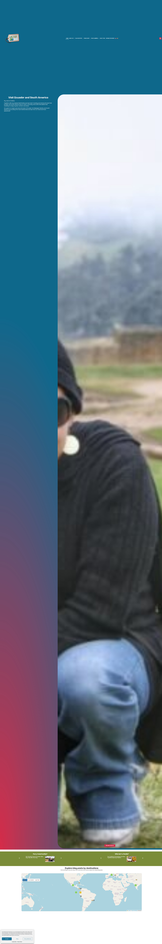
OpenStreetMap (134, 910)
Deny (17, 938)
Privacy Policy (19, 941)
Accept (6, 938)
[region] (82, 892)
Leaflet (129, 910)
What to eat (102, 38)
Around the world (110, 38)
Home (67, 38)
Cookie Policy (14, 941)
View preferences (27, 938)
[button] (160, 38)
